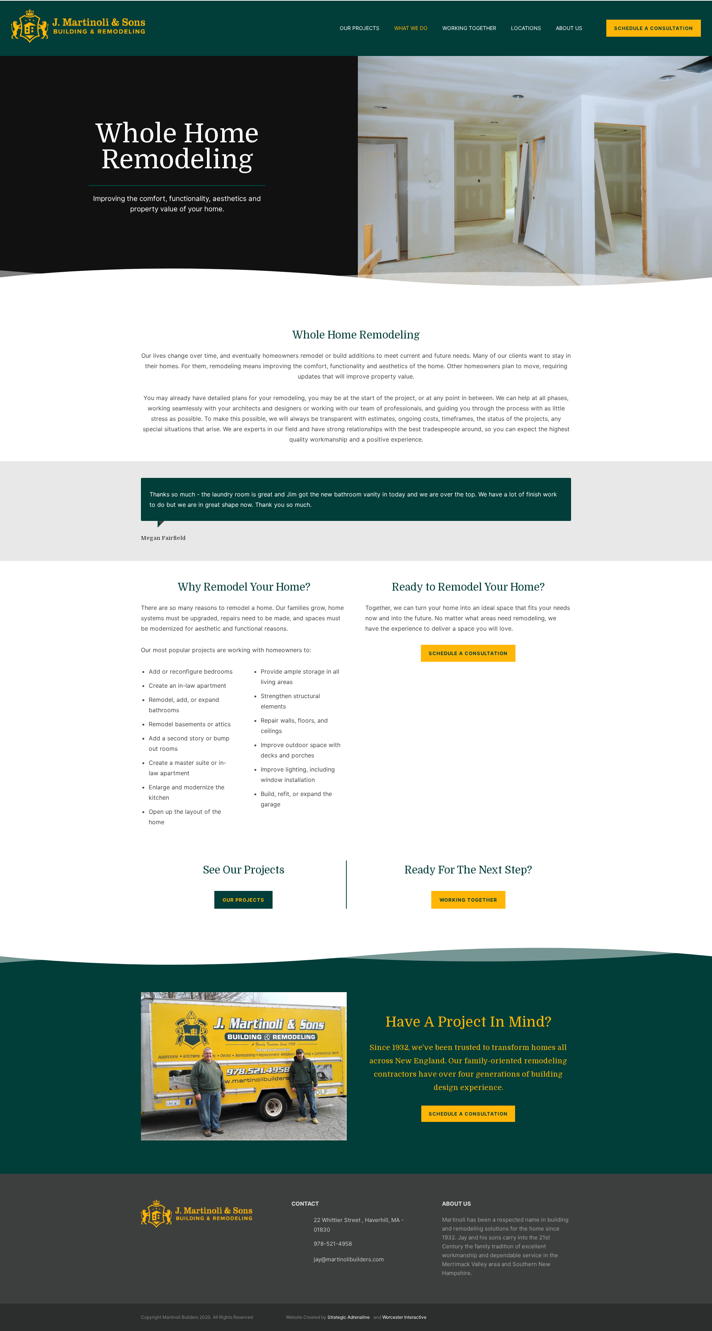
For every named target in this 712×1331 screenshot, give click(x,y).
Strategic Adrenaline (348, 1317)
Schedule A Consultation (468, 653)
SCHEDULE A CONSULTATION (653, 28)
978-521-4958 (333, 1243)
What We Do (411, 28)
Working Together (469, 28)
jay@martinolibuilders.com (349, 1259)
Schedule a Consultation (468, 1114)
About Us (569, 28)
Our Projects (359, 28)
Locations (526, 28)
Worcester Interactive (404, 1317)
